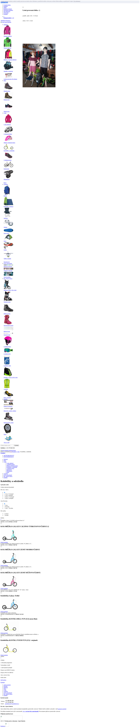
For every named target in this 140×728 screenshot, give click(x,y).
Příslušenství (6, 179)
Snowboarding (7, 277)
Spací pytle (6, 233)
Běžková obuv (7, 313)
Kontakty (6, 14)
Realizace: (3, 726)
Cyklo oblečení (7, 124)
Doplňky (6, 399)
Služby (5, 7)
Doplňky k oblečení (8, 71)
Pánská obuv (7, 99)
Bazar (5, 182)
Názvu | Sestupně (9, 498)
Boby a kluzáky (7, 397)
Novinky (6, 686)
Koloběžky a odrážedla (9, 150)
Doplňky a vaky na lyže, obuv (11, 377)
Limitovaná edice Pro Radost (10, 79)
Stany (5, 241)
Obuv (5, 80)
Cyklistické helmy (8, 134)
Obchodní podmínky (8, 10)
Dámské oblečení (8, 36)
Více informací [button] (76, 1)
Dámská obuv (7, 91)
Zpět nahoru (3, 680)
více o (30, 711)
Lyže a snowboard (8, 263)
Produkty (6, 6)
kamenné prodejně (62, 709)
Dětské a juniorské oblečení (10, 59)
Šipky (5, 434)
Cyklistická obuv (8, 160)
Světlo (5, 249)
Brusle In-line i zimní (8, 422)
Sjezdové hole (7, 334)
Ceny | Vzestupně (9, 494)
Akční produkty (7, 685)
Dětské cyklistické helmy (9, 142)
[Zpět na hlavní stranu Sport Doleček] (6, 22)
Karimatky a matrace (8, 206)
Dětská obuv (7, 111)
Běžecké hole (7, 331)
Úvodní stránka (7, 5)
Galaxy (7, 513)
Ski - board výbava (8, 278)
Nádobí (5, 227)
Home (10, 451)
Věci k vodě (6, 442)
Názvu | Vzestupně (9, 497)
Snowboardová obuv (8, 325)
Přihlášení (3, 20)
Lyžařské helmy (7, 346)
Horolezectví (7, 262)
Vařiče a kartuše (7, 258)
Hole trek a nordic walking (10, 410)
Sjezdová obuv (7, 302)
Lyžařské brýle (7, 354)
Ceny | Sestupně (9, 495)
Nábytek (6, 218)
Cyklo (5, 113)
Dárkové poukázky (8, 406)
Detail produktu (4, 542)
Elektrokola (6, 168)
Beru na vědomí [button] (4, 2)
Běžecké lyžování (8, 266)
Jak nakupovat (7, 11)
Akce (6, 505)
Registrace (8, 20)
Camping (6, 184)
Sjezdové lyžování (8, 270)
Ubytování (6, 12)
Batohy (5, 195)
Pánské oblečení (7, 48)
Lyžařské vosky (7, 365)
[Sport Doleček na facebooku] (8, 450)
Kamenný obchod (8, 9)
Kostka (6, 515)
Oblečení (6, 24)
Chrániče (6, 389)
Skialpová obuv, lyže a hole (10, 290)
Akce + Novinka (9, 508)
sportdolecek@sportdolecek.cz (12, 703)
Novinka (7, 506)
